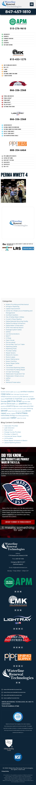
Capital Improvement (13, 308)
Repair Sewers (10, 353)
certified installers (27, 392)
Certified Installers (12, 315)
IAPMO (8, 332)
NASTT (8, 336)
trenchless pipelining (21, 415)
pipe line (29, 403)
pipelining (10, 406)
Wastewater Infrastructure (15, 376)
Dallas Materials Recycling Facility (17, 321)
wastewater (5, 418)
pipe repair (19, 406)
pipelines (3, 406)
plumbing (4, 408)
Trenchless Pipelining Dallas (15, 367)
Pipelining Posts (11, 348)
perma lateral (6, 404)
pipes (25, 406)
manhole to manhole (13, 399)
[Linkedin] (18, 592)
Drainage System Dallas (14, 330)
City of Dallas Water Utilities (15, 317)
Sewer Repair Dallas (12, 363)
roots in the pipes (21, 408)
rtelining (30, 408)
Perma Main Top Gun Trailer (15, 344)
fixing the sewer (23, 394)
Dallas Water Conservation (15, 325)
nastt (24, 399)
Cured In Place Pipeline (14, 319)
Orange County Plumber (12, 432)
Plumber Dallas (11, 351)
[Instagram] (22, 629)
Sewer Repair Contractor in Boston (15, 440)
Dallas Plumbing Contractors (15, 323)
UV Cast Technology (12, 372)
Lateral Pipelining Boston (12, 442)
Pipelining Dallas (11, 346)
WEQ (7, 380)
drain (12, 394)
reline (9, 408)
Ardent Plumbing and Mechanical (17, 304)
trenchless (21, 413)
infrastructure (6, 396)
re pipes (14, 408)
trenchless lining (8, 415)
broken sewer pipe (7, 391)
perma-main (26, 401)
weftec (8, 378)
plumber (30, 406)
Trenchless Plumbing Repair (15, 369)
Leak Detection (9, 428)
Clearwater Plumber (11, 426)
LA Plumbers (8, 438)
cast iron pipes (17, 391)
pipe (13, 404)
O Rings (8, 338)
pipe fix (17, 403)
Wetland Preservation (13, 382)
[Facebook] (15, 592)
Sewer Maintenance (12, 359)
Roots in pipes (10, 357)
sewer (4, 410)
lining (18, 396)
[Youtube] (21, 592)
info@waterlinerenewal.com (19, 567)
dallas (8, 394)
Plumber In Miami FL (11, 434)
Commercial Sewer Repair (13, 436)
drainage (16, 394)
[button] (32, 4)
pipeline (23, 403)
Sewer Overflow (11, 361)
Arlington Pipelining (12, 306)
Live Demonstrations (12, 334)
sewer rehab (21, 411)
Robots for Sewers (12, 355)
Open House (10, 340)
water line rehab (21, 418)
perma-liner (14, 401)
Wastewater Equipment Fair (15, 374)
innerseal (13, 396)
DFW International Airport (14, 327)
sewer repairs (11, 413)
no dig (28, 399)
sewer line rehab (12, 411)
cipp (3, 394)
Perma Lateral (10, 342)
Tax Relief (9, 365)
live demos (24, 396)
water (13, 417)
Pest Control (8, 430)
